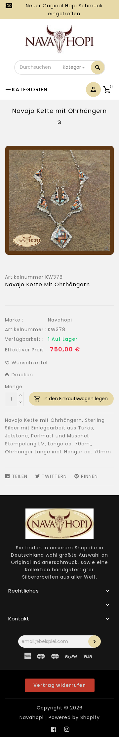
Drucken (21, 374)
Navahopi (60, 320)
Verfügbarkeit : (24, 339)
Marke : (14, 320)
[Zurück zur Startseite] (59, 122)
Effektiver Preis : (26, 349)
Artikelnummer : (26, 329)
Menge (13, 386)
